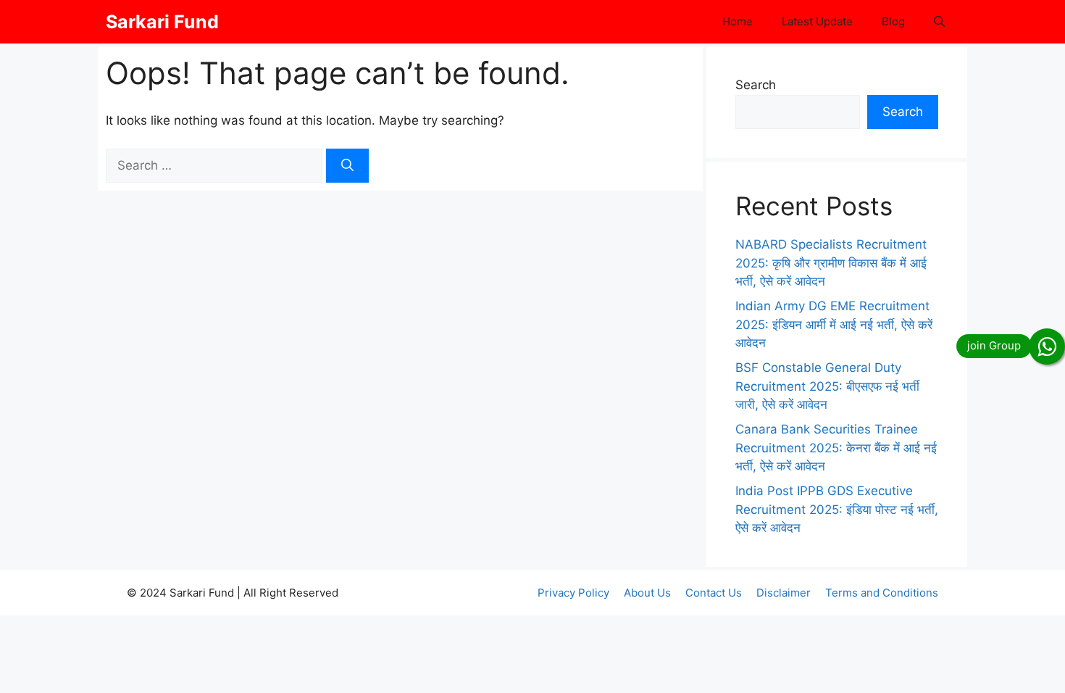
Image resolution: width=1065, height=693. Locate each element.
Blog (893, 21)
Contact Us (713, 592)
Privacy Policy (573, 592)
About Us (647, 592)
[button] (939, 21)
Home (737, 21)
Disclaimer (783, 592)
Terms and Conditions (881, 592)
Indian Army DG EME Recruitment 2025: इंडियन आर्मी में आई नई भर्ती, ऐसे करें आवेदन (833, 324)
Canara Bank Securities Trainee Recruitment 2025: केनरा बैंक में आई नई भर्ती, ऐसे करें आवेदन (836, 447)
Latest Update (817, 21)
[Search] (347, 166)
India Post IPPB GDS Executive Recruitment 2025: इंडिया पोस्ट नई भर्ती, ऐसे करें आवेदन (836, 509)
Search (755, 85)
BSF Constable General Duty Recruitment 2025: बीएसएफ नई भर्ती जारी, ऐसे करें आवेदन (827, 386)
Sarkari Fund (162, 22)
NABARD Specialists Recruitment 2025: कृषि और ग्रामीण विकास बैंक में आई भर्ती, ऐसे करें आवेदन (831, 263)
